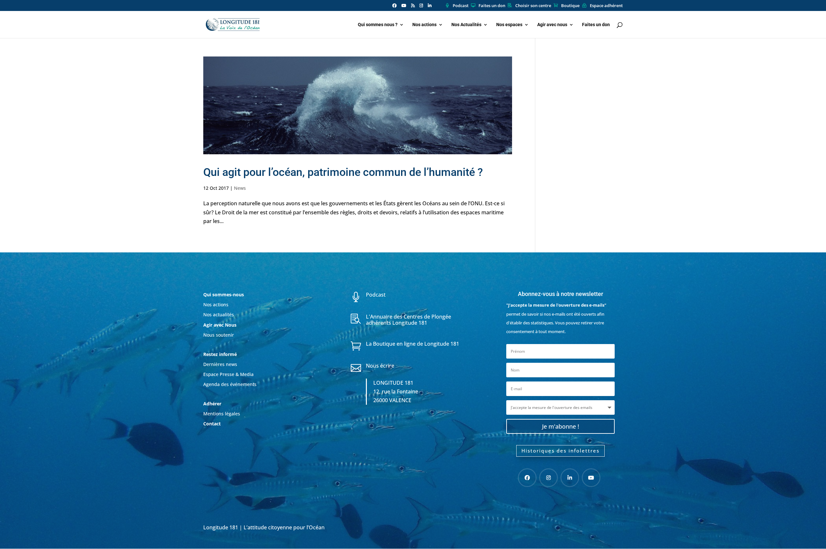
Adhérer (213, 404)
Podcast (460, 5)
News (240, 188)
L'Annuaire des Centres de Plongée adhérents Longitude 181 (408, 319)
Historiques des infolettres (560, 450)
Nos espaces (509, 24)
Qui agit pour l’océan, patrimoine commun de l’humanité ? (343, 172)
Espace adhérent (606, 5)
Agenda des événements (230, 384)
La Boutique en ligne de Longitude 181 (412, 343)
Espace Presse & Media (228, 374)
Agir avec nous (552, 24)
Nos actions (424, 24)
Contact (212, 424)
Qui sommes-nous (223, 294)
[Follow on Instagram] (548, 477)
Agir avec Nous (220, 325)
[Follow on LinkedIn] (569, 477)
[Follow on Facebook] (527, 477)
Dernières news (220, 364)
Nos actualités (218, 314)
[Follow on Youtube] (591, 477)
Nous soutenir (218, 335)
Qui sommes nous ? (378, 24)
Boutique (570, 5)
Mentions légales (221, 414)
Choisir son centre (533, 5)
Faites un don (491, 5)
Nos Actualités (466, 24)
